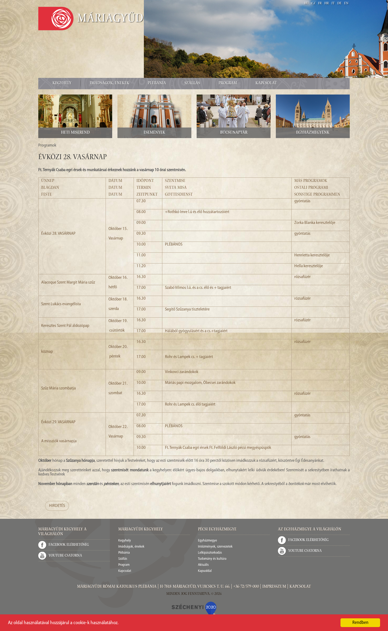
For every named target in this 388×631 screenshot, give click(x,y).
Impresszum (274, 587)
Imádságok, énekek (109, 83)
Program (228, 83)
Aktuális (203, 565)
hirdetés (57, 506)
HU (306, 4)
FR (320, 4)
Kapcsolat (266, 83)
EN (346, 4)
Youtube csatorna (65, 556)
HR (326, 4)
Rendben (360, 622)
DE (339, 4)
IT (333, 4)
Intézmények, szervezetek (215, 546)
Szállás (192, 83)
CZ (313, 4)
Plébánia (157, 83)
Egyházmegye (207, 540)
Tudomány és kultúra (212, 559)
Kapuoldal (205, 571)
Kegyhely (62, 83)
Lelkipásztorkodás (210, 552)
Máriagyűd (110, 19)
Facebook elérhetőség (69, 545)
